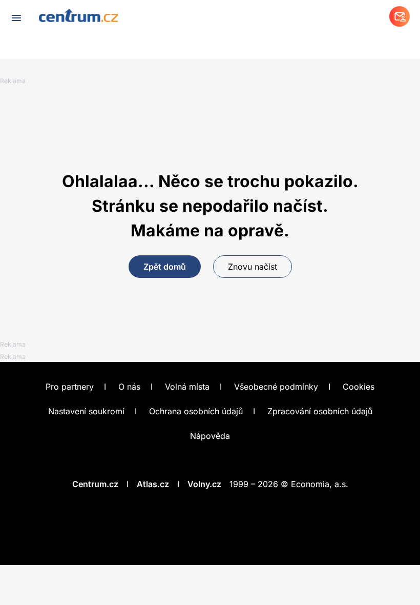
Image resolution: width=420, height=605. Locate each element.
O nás (129, 386)
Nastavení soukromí (86, 411)
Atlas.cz (153, 484)
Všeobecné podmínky (276, 386)
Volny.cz (204, 484)
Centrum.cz (95, 484)
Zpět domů (164, 266)
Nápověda (210, 436)
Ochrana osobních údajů (196, 411)
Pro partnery (70, 386)
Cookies (358, 386)
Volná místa (187, 386)
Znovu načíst (252, 266)
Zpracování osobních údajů (319, 411)
